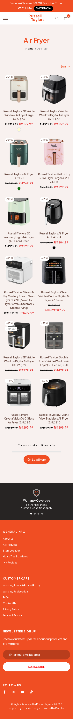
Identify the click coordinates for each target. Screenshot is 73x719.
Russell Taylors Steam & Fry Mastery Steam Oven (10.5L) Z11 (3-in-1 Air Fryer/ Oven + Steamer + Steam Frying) (19, 299)
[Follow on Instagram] (13, 692)
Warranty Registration (15, 591)
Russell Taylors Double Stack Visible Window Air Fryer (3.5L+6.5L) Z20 (54, 361)
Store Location (11, 550)
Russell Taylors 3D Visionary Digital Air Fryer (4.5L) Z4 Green (19, 237)
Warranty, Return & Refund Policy (21, 585)
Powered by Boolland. (54, 708)
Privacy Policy (11, 609)
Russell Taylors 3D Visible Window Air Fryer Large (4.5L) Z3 (19, 114)
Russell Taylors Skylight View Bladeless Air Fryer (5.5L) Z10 (54, 418)
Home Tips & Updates (15, 556)
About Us (8, 538)
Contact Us (9, 603)
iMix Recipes (10, 562)
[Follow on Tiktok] (31, 692)
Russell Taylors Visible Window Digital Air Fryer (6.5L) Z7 (54, 114)
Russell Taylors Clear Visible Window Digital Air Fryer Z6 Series (54, 296)
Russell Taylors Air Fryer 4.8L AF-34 (54, 235)
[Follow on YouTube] (22, 692)
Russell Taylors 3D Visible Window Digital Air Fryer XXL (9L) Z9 (19, 361)
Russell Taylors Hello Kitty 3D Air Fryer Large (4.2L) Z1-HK (54, 178)
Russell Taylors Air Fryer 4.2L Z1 (19, 176)
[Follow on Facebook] (4, 692)
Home (29, 48)
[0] (65, 18)
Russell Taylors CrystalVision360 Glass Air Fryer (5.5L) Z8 (19, 418)
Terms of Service (12, 615)
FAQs (6, 597)
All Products (10, 544)
